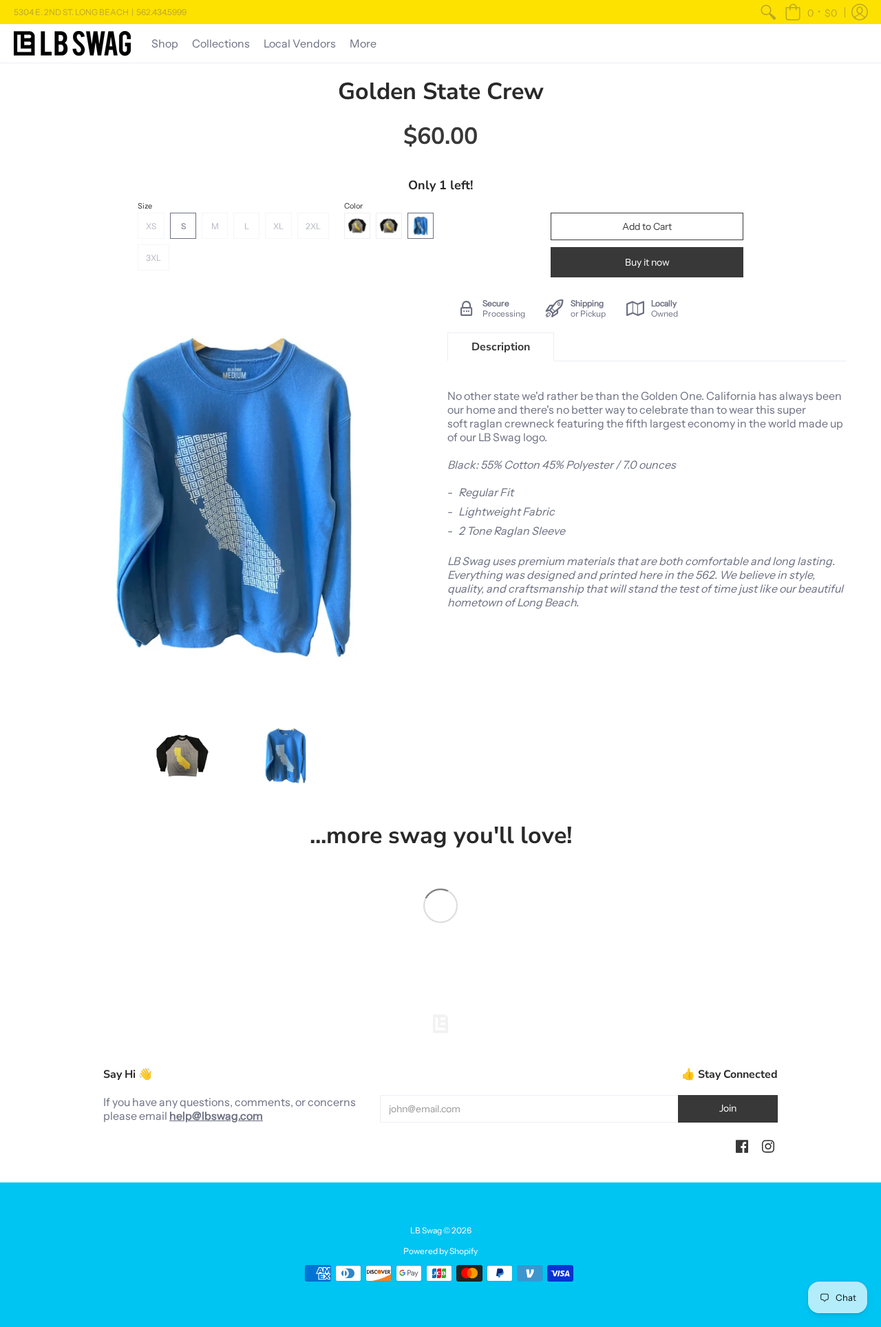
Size (145, 206)
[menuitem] (768, 12)
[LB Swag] (72, 43)
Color (353, 206)
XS (151, 226)
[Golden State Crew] (182, 755)
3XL (153, 258)
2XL (313, 226)
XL (278, 226)
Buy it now (647, 262)
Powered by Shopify (440, 1251)
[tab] (500, 346)
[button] (811, 12)
